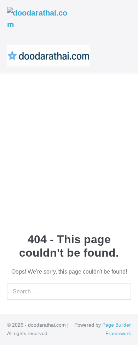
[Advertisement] (69, 146)
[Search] (123, 291)
